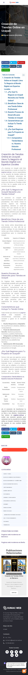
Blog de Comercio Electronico (12, 35)
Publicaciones (7, 507)
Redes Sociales (8, 510)
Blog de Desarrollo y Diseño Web (12, 480)
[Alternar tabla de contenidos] (22, 75)
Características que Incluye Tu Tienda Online (15, 123)
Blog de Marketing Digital (11, 484)
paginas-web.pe (6, 172)
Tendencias (7, 524)
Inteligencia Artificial (10, 500)
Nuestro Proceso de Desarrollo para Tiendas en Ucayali (16, 115)
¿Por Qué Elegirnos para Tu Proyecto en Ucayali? (16, 132)
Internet (6, 504)
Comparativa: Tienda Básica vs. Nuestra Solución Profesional (17, 143)
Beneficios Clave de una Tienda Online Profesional (15, 106)
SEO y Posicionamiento (10, 518)
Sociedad (6, 521)
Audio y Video (7, 473)
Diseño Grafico (8, 490)
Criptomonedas (8, 487)
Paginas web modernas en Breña (13, 542)
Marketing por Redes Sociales (12, 514)
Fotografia (7, 494)
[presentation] (4, 573)
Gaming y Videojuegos (10, 497)
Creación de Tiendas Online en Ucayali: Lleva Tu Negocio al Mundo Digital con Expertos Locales (13, 83)
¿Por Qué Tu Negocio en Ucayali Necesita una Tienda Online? (16, 96)
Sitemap (5, 629)
